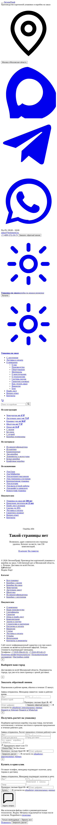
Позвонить (6, 822)
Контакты (10, 395)
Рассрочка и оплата (15, 626)
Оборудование (18, 369)
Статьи (9, 631)
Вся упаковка (12, 580)
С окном (10, 429)
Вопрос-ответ (12, 393)
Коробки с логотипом (16, 597)
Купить (5, 790)
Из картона (11, 449)
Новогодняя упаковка (16, 490)
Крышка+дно (15, 421)
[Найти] (28, 404)
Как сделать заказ (19, 384)
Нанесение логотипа (20, 503)
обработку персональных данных (27, 707)
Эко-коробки (12, 454)
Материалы (17, 372)
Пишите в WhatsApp (28, 710)
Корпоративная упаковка (17, 481)
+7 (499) (9, 235)
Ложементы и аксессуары (18, 456)
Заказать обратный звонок (29, 235)
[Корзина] (2, 401)
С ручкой (10, 434)
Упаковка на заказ (19, 501)
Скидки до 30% (13, 508)
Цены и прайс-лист (15, 617)
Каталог (5, 295)
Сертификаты (12, 612)
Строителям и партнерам (17, 624)
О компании (11, 362)
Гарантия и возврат (20, 381)
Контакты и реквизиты (16, 640)
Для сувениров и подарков (18, 479)
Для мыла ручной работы (17, 486)
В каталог (22, 551)
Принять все (27, 820)
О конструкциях (19, 374)
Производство (18, 367)
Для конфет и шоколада (17, 488)
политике (26, 815)
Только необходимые (10, 820)
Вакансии (16, 386)
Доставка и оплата (14, 360)
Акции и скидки (13, 621)
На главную (33, 551)
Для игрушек (12, 483)
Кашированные (13, 452)
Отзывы (10, 636)
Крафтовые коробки (15, 461)
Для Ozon (10, 471)
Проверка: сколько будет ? (15, 751)
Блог (14, 388)
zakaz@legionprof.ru (10, 232)
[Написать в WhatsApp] (28, 228)
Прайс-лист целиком (15, 505)
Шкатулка (14, 424)
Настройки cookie (21, 657)
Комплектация (12, 619)
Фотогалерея (12, 638)
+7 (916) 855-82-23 (37, 652)
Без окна (10, 432)
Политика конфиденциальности (15, 654)
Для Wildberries (13, 474)
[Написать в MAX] (28, 117)
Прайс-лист (11, 391)
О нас (14, 365)
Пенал (12, 427)
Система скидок (19, 379)
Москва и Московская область (14, 62)
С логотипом (12, 358)
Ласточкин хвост (17, 418)
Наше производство (15, 610)
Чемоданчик (15, 415)
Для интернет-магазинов (17, 476)
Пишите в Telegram (9, 710)
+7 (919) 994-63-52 (19, 652)
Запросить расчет (9, 754)
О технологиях (18, 377)
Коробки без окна (14, 585)
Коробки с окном (14, 583)
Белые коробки (13, 459)
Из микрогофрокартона (17, 447)
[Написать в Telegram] (28, 173)
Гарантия (10, 614)
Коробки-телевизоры (15, 437)
